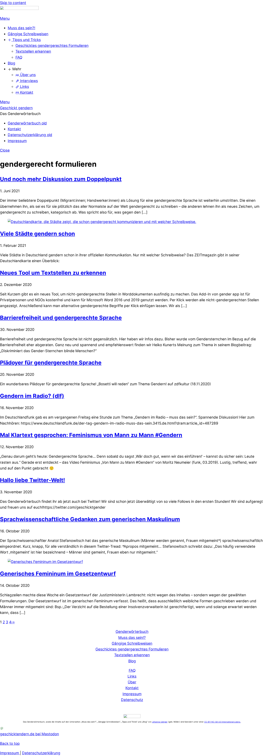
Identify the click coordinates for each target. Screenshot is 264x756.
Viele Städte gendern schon (37, 233)
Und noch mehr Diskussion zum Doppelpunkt (61, 179)
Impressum (17, 141)
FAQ (18, 57)
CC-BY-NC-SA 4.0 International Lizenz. (222, 722)
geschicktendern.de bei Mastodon (29, 734)
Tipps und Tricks (26, 40)
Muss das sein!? (132, 637)
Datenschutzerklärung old (30, 135)
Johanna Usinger (160, 722)
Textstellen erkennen (33, 51)
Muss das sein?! (21, 28)
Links (24, 86)
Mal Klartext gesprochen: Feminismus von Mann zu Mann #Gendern (91, 435)
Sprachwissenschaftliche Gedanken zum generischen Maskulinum (90, 519)
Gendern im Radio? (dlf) (32, 396)
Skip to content (13, 3)
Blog (11, 63)
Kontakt (26, 92)
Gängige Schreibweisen (28, 34)
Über (132, 682)
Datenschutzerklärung (41, 753)
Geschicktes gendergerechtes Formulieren (52, 45)
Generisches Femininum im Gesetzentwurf (58, 573)
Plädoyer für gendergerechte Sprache (50, 362)
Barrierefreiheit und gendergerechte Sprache (61, 317)
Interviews (28, 81)
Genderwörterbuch (132, 631)
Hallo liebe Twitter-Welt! (32, 480)
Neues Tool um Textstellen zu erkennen (53, 272)
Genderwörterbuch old (27, 123)
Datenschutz (132, 700)
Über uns (27, 75)
